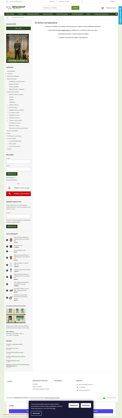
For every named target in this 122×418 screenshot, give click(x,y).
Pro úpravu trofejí (14, 113)
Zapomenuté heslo (11, 180)
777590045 (82, 387)
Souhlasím (86, 405)
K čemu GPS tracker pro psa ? (15, 352)
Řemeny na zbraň (14, 126)
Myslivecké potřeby (13, 92)
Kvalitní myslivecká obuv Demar (15, 356)
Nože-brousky (13, 107)
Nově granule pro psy (12, 360)
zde (54, 408)
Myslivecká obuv (12, 79)
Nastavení (36, 413)
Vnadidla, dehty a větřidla (16, 110)
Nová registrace (10, 178)
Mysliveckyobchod (84, 390)
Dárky (8, 133)
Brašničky (12, 102)
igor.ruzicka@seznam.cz (86, 384)
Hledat (75, 8)
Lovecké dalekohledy (15, 141)
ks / (18, 28)
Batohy (12, 97)
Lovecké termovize (14, 146)
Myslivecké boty (14, 84)
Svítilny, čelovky (13, 105)
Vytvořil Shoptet (111, 398)
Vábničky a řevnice (14, 118)
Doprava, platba (64, 1)
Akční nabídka (11, 71)
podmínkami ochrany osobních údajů (18, 221)
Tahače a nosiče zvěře (15, 120)
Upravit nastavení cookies (52, 398)
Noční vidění (12, 144)
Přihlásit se (12, 174)
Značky (9, 149)
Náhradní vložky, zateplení (16, 89)
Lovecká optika (11, 139)
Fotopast (9, 74)
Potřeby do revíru (14, 115)
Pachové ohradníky (12, 131)
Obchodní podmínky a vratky (41, 389)
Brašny (12, 100)
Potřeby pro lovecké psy (14, 136)
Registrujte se (66, 30)
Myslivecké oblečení (13, 76)
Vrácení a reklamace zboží (14, 344)
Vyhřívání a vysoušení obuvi (17, 82)
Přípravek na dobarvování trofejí (18, 128)
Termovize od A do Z (12, 348)
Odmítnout (74, 405)
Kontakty (52, 1)
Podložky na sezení (14, 123)
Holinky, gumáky (13, 87)
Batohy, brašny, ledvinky (16, 95)
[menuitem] (10, 14)
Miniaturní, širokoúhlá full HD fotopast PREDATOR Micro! (17, 365)
